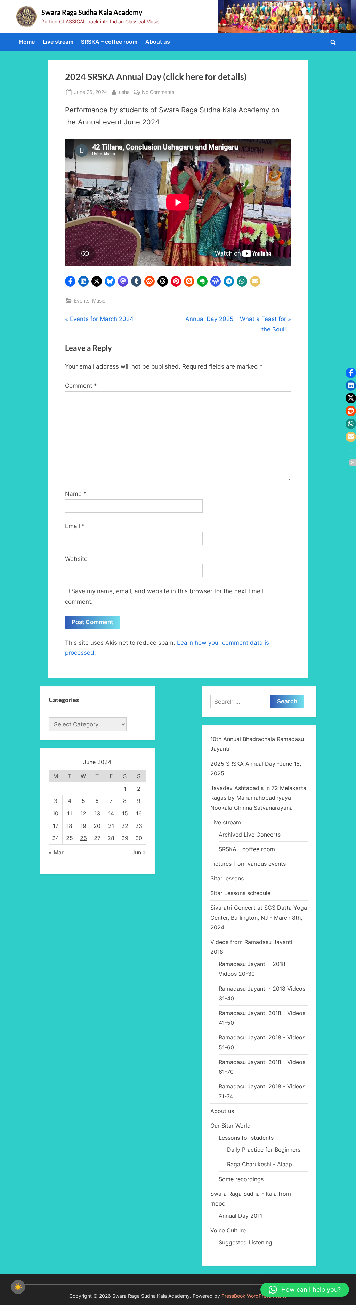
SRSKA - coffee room (247, 849)
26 (83, 838)
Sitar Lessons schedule (240, 892)
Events (81, 301)
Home (27, 41)
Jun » (139, 852)
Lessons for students (246, 1137)
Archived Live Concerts (250, 834)
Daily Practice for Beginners (263, 1149)
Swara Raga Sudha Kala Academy (92, 12)
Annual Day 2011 (240, 1215)
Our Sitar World (230, 1125)
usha (124, 92)
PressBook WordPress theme (254, 1296)
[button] (70, 281)
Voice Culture (228, 1230)
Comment (81, 385)
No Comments (158, 92)
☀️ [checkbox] (18, 1286)
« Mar (56, 852)
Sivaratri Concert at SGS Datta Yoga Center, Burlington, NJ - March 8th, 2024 (258, 917)
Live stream (58, 41)
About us (157, 41)
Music (98, 301)
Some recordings (241, 1179)
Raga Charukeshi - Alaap (259, 1164)
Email (75, 526)
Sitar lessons (227, 878)
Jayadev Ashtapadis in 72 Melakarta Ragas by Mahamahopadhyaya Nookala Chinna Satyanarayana (258, 797)
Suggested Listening (245, 1242)
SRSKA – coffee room (109, 41)
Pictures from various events (248, 863)
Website (76, 558)
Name (76, 493)
